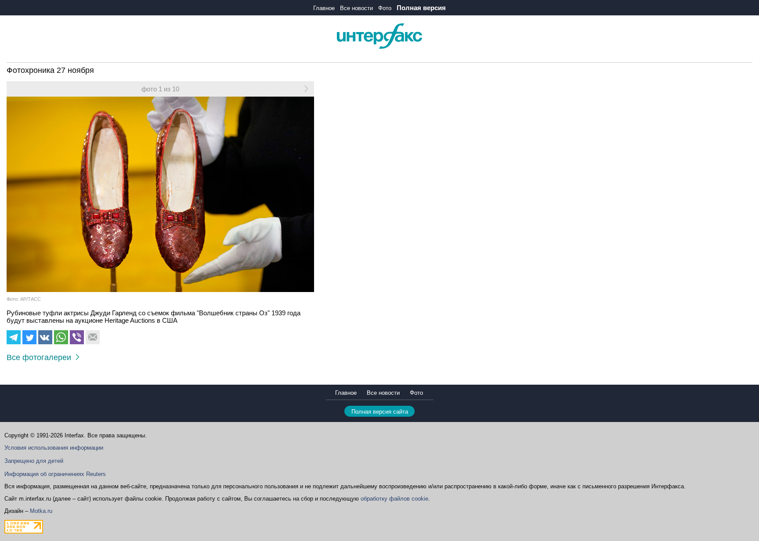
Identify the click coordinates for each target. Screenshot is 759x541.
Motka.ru (41, 511)
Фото (384, 8)
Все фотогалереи (41, 357)
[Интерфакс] (379, 46)
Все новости (356, 8)
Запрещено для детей (33, 461)
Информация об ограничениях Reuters (55, 474)
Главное (324, 8)
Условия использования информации (53, 447)
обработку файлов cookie (394, 498)
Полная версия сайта (379, 411)
